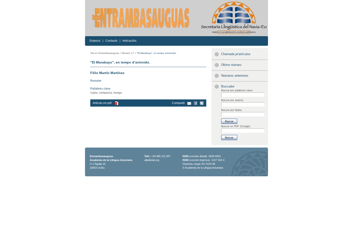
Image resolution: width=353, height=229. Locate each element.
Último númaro (231, 65)
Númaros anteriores (234, 75)
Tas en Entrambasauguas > (105, 53)
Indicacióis (129, 40)
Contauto (111, 40)
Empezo (95, 40)
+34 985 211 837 (160, 156)
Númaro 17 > (129, 53)
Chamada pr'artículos (235, 54)
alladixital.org (151, 160)
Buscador (227, 86)
